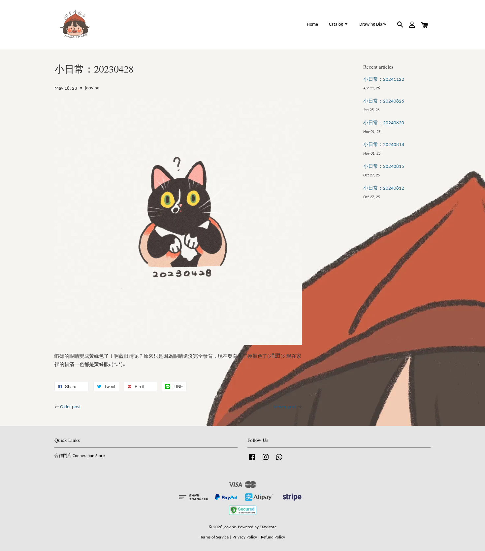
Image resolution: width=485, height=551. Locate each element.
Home (312, 24)
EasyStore (268, 527)
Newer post (284, 407)
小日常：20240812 (383, 188)
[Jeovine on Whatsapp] (279, 460)
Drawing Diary (372, 24)
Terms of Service (214, 537)
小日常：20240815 (383, 166)
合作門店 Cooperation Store (79, 456)
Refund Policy (273, 537)
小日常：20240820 (383, 123)
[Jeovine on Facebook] (252, 460)
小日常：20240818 (383, 144)
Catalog (336, 24)
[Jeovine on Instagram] (265, 460)
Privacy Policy (245, 537)
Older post (70, 407)
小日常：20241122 (383, 79)
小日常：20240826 (383, 101)
